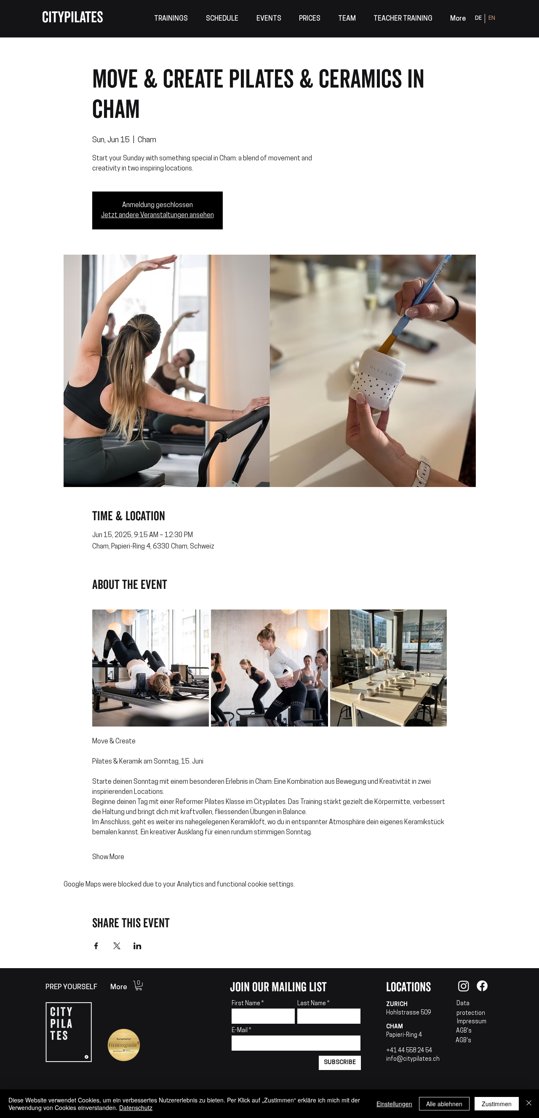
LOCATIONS (408, 987)
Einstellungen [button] (394, 1103)
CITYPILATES (72, 17)
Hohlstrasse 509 (408, 1013)
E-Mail (240, 1031)
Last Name (311, 1004)
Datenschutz (135, 1107)
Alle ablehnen (444, 1103)
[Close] (529, 1103)
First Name (246, 1004)
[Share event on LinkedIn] (137, 945)
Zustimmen (497, 1103)
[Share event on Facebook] (96, 945)
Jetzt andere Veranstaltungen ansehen (157, 215)
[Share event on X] (117, 945)
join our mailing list (278, 987)
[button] (171, 19)
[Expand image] (150, 668)
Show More (108, 857)
